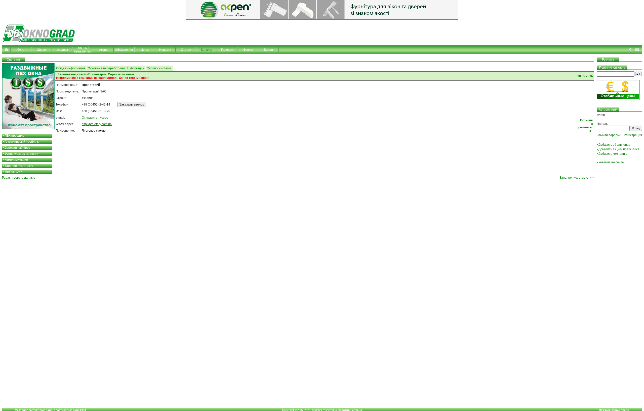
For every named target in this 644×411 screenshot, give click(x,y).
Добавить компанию (612, 154)
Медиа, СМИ (14, 172)
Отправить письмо (95, 117)
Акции (103, 50)
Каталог (206, 50)
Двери (41, 50)
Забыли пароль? (609, 135)
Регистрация (633, 135)
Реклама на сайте (611, 162)
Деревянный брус (17, 147)
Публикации (135, 68)
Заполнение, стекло (19, 166)
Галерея (227, 50)
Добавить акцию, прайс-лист (618, 149)
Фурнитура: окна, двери (21, 154)
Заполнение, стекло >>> (576, 177)
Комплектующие (16, 160)
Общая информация (71, 68)
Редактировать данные (18, 177)
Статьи (186, 50)
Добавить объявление (614, 144)
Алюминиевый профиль (22, 141)
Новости (165, 50)
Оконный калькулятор (83, 49)
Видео (268, 50)
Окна (20, 50)
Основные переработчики (106, 68)
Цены (145, 50)
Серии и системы (159, 68)
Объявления (124, 50)
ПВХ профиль (14, 135)
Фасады (62, 50)
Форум (248, 50)
